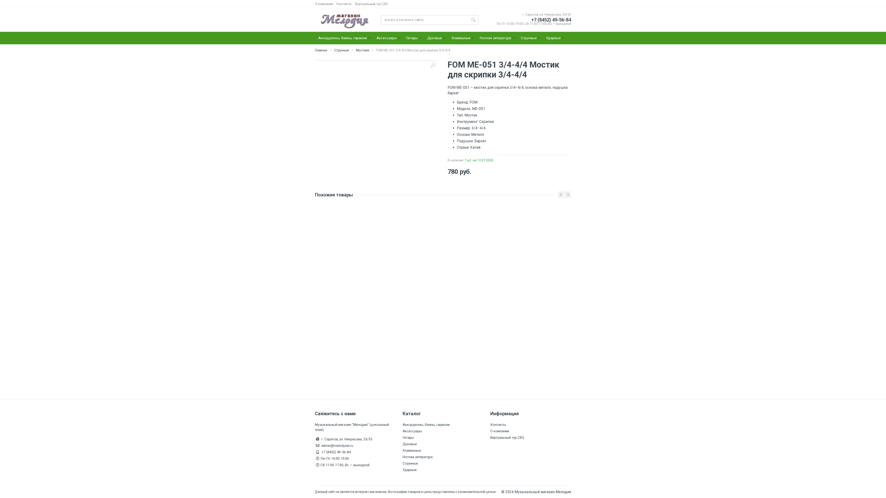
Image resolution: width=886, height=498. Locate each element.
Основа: (464, 134)
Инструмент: (468, 121)
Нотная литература (418, 457)
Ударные (410, 470)
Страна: (463, 147)
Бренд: (463, 102)
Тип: (460, 115)
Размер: (464, 128)
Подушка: (465, 141)
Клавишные (412, 450)
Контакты (344, 4)
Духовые (410, 444)
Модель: (464, 109)
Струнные (410, 463)
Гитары (408, 438)
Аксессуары (412, 431)
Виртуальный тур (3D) (371, 4)
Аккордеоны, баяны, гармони (426, 425)
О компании (324, 4)
